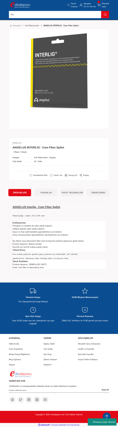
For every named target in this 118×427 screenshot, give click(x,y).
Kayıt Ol (105, 390)
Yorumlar (46, 192)
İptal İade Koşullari (86, 354)
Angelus (52, 157)
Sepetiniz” (47, 365)
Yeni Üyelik (48, 349)
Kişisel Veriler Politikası (88, 359)
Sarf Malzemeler (41, 157)
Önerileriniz (98, 192)
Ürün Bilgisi (20, 192)
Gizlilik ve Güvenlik (86, 349)
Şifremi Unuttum (50, 359)
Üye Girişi (47, 354)
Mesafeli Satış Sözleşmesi (89, 344)
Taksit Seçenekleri (72, 192)
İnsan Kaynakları (16, 349)
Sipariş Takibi (49, 344)
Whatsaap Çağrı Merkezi (104, 422)
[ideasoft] (44, 425)
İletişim (12, 365)
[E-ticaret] (58, 425)
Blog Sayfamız (15, 359)
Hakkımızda (14, 344)
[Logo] (20, 5)
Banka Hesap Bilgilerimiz (19, 354)
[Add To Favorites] (38, 175)
